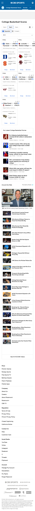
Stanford (8, 105)
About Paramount (7, 397)
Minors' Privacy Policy (8, 417)
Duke (7, 43)
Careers (4, 394)
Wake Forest (7, 103)
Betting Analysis (7, 378)
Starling (10, 61)
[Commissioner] (19, 492)
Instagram (5, 448)
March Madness (6, 381)
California (22, 79)
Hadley (26, 54)
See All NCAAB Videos (17, 357)
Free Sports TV (6, 375)
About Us (4, 391)
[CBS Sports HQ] (25, 482)
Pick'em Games (6, 369)
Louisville (24, 43)
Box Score (12, 69)
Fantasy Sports (6, 372)
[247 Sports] (12, 488)
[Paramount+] (8, 492)
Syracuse (6, 45)
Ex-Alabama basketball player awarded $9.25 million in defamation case (20, 136)
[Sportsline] (24, 488)
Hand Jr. (26, 60)
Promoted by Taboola (26, 184)
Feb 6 (16, 27)
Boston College (24, 45)
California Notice (7, 424)
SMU (6, 77)
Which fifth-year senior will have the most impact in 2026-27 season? (20, 169)
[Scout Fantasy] (13, 496)
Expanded (7, 31)
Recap (6, 69)
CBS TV (4, 403)
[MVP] (28, 492)
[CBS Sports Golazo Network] (17, 485)
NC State (22, 77)
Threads (4, 457)
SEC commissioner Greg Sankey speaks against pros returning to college (19, 161)
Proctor (10, 53)
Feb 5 (10, 27)
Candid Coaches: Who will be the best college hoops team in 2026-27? (19, 145)
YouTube (4, 442)
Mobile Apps (6, 384)
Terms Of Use (6, 411)
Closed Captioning (7, 421)
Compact (16, 31)
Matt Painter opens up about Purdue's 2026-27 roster (18, 176)
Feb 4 (4, 27)
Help (3, 432)
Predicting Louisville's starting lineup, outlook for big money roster (20, 153)
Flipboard (5, 460)
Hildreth (10, 113)
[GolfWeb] (22, 496)
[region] (17, 198)
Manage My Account (8, 468)
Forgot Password (7, 477)
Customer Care (6, 435)
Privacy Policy (6, 414)
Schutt (10, 88)
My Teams (5, 474)
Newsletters (5, 471)
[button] (2, 3)
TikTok (4, 445)
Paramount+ (5, 400)
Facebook (5, 451)
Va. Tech (6, 79)
